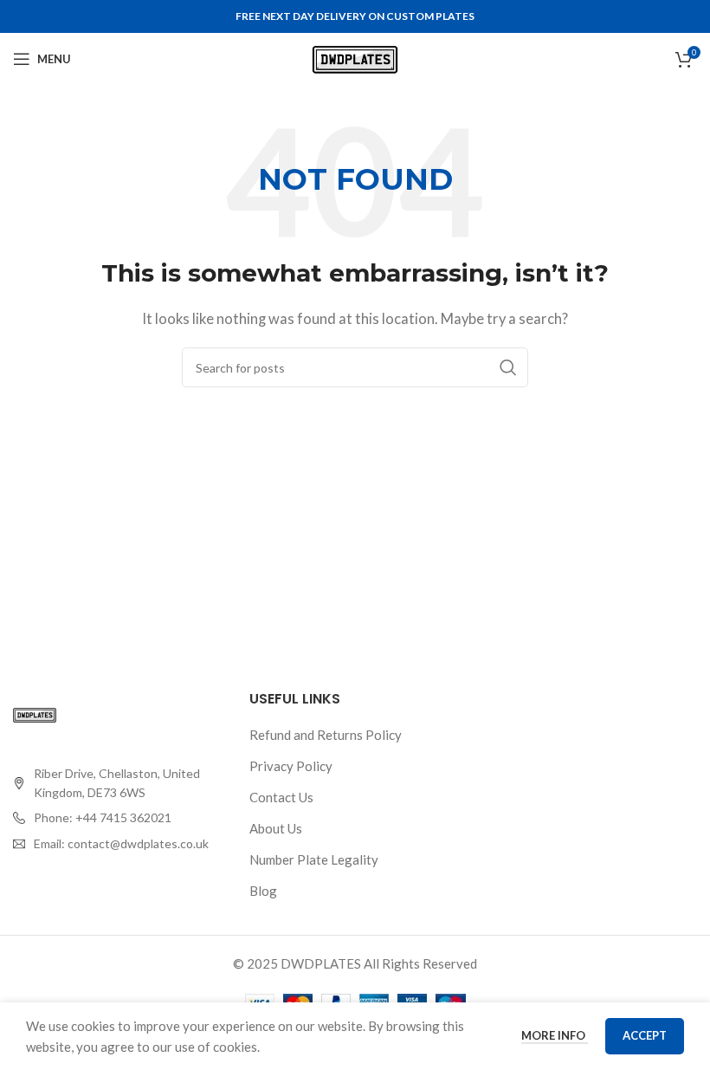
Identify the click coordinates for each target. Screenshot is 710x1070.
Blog (263, 890)
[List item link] (118, 817)
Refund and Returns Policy (325, 735)
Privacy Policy (290, 766)
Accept (645, 1035)
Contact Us (281, 797)
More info (554, 1035)
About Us (275, 828)
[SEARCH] (508, 367)
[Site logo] (355, 57)
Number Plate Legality (313, 859)
